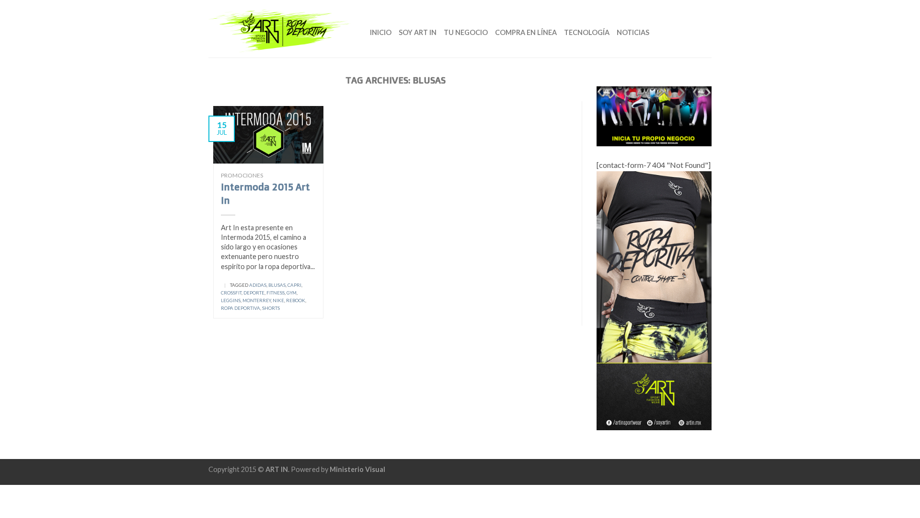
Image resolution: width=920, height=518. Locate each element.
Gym (292, 292)
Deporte (253, 292)
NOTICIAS (633, 32)
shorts (271, 308)
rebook (295, 300)
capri (294, 285)
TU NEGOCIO (466, 32)
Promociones (242, 175)
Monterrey (256, 300)
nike (278, 300)
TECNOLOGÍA (587, 32)
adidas (257, 285)
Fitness (275, 292)
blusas (277, 285)
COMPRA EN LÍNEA (526, 32)
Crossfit (231, 292)
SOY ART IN (418, 32)
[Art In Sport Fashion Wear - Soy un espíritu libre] (282, 28)
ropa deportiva (240, 308)
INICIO (380, 32)
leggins (231, 300)
